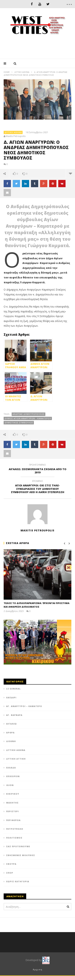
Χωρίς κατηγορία (17, 881)
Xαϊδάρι (11, 697)
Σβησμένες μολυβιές (20, 855)
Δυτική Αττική (16, 758)
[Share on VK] (62, 183)
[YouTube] (40, 4)
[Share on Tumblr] (34, 183)
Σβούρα (11, 864)
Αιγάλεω (11, 723)
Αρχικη (37, 969)
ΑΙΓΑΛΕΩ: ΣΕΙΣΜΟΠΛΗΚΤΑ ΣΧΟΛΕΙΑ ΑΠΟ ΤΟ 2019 (37, 469)
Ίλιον (10, 785)
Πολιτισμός (14, 837)
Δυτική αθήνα (21, 72)
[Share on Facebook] (7, 183)
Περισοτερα (70, 173)
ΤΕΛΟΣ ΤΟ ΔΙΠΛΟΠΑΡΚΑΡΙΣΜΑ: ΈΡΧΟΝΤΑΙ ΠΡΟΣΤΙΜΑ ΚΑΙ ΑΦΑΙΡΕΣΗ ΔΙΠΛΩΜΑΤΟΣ (36, 604)
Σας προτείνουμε (18, 846)
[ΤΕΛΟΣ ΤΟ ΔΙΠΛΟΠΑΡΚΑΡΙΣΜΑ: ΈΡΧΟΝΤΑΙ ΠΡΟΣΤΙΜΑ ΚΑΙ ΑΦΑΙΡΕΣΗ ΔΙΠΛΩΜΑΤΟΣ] (37, 574)
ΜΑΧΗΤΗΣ (12, 802)
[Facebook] (31, 4)
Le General (13, 688)
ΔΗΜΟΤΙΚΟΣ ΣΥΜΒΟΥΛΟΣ (19, 422)
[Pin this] (52, 183)
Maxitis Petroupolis (15, 136)
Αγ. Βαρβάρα (14, 715)
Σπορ (9, 872)
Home (7, 72)
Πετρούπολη (14, 828)
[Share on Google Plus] (43, 183)
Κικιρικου (12, 793)
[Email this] (7, 192)
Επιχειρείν (13, 776)
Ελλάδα (11, 767)
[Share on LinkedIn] (25, 183)
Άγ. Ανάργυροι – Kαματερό (24, 706)
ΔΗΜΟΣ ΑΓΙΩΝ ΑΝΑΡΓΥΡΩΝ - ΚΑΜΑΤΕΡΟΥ (28, 418)
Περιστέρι (12, 811)
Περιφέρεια (13, 820)
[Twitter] (48, 4)
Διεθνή (11, 741)
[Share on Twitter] (16, 183)
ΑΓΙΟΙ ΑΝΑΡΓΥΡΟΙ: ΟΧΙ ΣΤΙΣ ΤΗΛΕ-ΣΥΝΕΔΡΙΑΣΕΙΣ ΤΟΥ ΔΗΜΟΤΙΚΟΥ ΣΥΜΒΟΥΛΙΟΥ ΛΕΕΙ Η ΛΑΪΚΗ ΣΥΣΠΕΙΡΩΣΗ (37, 487)
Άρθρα (10, 732)
